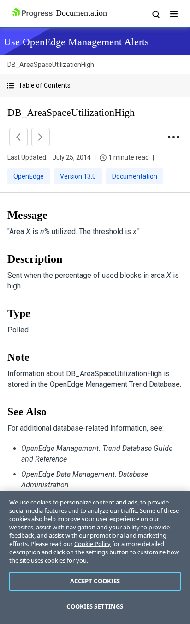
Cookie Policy (92, 544)
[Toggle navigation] (174, 14)
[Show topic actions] (173, 137)
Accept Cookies (95, 581)
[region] (95, 557)
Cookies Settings (94, 606)
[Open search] (155, 14)
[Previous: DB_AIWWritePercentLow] (18, 137)
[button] (95, 85)
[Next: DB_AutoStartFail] (40, 137)
